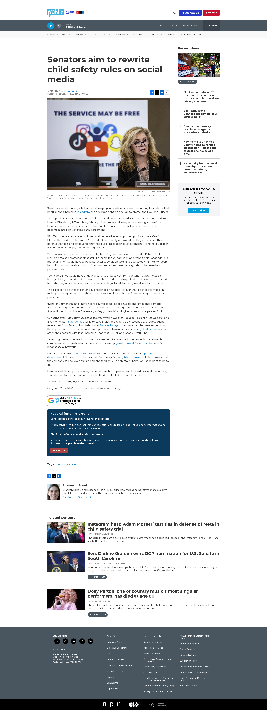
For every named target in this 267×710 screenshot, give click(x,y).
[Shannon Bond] (53, 492)
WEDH (55, 657)
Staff (109, 654)
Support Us (112, 689)
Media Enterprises (115, 671)
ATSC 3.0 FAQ (76, 662)
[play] (51, 25)
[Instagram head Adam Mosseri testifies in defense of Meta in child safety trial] (66, 532)
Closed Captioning (188, 649)
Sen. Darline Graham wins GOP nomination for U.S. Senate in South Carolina (153, 556)
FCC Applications (188, 655)
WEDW (69, 657)
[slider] (63, 25)
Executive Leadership (117, 648)
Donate (212, 13)
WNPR (66, 659)
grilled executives (151, 329)
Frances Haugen (110, 325)
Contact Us (112, 683)
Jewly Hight (93, 601)
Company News (114, 642)
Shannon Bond (68, 91)
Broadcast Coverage (190, 643)
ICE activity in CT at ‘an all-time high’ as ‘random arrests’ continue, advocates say (201, 168)
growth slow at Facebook (131, 343)
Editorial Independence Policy (194, 667)
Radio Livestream (151, 654)
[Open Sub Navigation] (58, 34)
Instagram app (75, 321)
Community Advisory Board (120, 665)
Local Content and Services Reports (193, 679)
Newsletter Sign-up (152, 642)
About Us (111, 636)
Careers (110, 677)
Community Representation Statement (157, 660)
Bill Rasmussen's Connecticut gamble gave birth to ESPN (201, 113)
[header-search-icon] (174, 13)
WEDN (62, 657)
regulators (95, 353)
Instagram (83, 212)
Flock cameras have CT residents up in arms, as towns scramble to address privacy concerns (201, 97)
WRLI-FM (80, 659)
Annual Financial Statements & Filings (195, 637)
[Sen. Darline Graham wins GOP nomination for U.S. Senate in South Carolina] (66, 561)
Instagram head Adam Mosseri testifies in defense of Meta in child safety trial (153, 527)
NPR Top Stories (67, 464)
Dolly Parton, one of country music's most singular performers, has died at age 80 (143, 594)
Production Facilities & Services (195, 673)
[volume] (59, 26)
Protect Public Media (180, 34)
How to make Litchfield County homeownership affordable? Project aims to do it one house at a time (200, 148)
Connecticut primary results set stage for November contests (197, 129)
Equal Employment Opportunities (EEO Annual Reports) (159, 679)
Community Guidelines (154, 667)
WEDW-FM (57, 659)
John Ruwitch (94, 534)
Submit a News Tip (152, 636)
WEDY (76, 657)
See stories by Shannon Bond (79, 497)
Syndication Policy (188, 661)
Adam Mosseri (132, 357)
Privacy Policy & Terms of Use (157, 692)
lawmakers (81, 353)
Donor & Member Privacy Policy (159, 686)
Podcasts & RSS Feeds (154, 648)
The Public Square (188, 686)
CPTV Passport (150, 673)
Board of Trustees (115, 660)
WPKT (72, 659)
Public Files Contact (61, 662)
